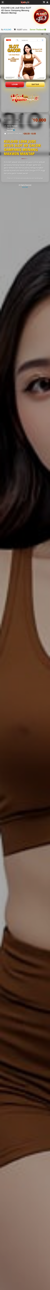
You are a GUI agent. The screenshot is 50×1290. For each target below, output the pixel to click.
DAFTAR (35, 84)
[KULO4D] (41, 16)
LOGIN (15, 84)
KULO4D (7, 29)
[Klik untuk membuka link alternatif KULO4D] (25, 58)
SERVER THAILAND (21, 134)
